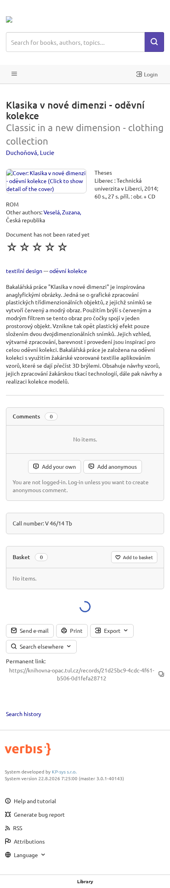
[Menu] (14, 74)
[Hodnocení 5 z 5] (62, 247)
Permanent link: (25, 661)
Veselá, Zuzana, (62, 212)
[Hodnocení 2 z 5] (24, 247)
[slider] (37, 247)
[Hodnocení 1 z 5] (12, 247)
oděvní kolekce (68, 270)
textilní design (24, 270)
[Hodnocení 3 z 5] (37, 247)
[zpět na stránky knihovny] (40, 19)
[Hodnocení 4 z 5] (50, 247)
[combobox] (75, 42)
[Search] (154, 42)
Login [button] (151, 74)
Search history (23, 713)
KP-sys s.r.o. (64, 771)
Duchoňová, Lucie (30, 152)
